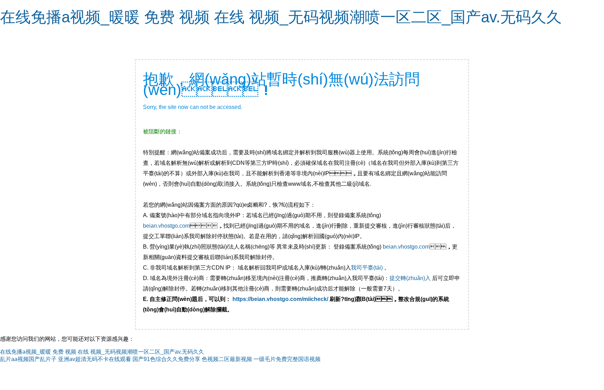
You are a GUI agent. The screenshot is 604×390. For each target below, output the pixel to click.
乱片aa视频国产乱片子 (28, 359)
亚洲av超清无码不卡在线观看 (94, 359)
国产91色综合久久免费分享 (166, 359)
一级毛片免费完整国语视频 (287, 359)
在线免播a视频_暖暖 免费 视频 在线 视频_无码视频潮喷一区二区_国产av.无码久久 (281, 16)
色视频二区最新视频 (227, 359)
